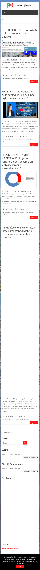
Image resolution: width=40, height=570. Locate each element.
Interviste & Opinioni (22, 78)
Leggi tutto (34, 81)
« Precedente (8, 432)
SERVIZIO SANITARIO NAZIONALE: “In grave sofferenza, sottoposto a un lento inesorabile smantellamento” (17, 161)
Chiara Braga (9, 75)
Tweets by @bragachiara (10, 548)
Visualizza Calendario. (30, 457)
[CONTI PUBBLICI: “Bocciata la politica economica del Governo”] (19, 41)
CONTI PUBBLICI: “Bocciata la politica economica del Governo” (19, 33)
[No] (37, 562)
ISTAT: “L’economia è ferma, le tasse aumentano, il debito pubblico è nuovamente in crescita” (18, 232)
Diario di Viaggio (10, 78)
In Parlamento (20, 140)
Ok (20, 566)
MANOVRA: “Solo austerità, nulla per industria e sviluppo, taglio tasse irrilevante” (18, 95)
